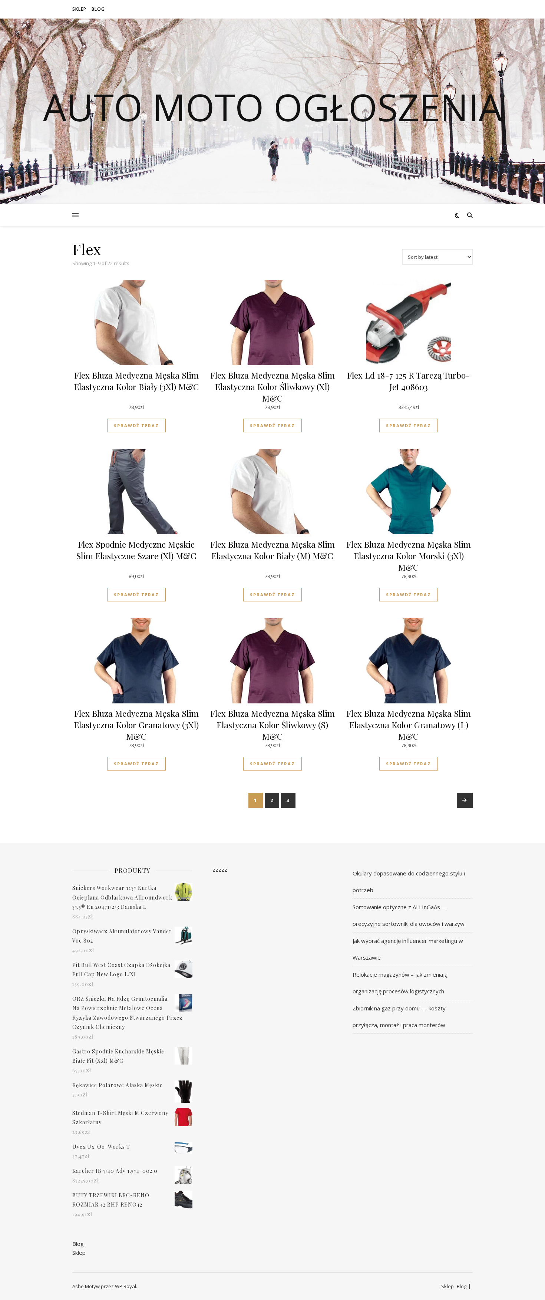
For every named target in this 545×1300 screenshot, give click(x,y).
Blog (98, 9)
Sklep (79, 9)
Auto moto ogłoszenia (272, 106)
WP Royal (125, 1286)
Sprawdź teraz (136, 425)
